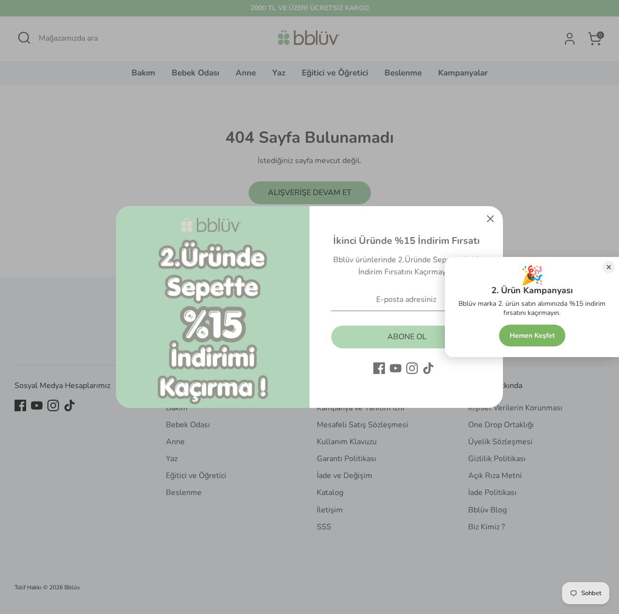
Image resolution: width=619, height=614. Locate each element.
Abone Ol (407, 336)
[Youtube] (395, 368)
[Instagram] (412, 368)
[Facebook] (379, 368)
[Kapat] (490, 218)
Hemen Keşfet (532, 335)
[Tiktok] (428, 368)
